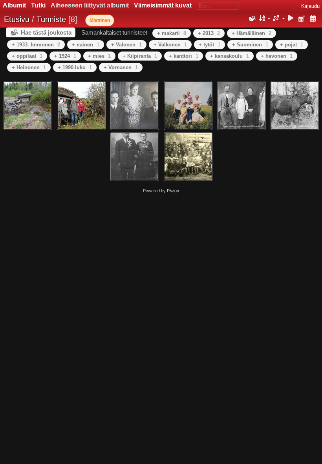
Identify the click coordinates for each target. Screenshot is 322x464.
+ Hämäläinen (251, 33)
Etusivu (16, 19)
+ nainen (85, 45)
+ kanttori (183, 56)
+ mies (99, 56)
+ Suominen (250, 45)
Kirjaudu (310, 6)
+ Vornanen (121, 67)
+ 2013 (209, 33)
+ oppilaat (27, 56)
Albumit (14, 5)
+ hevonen (277, 56)
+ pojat (291, 45)
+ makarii (171, 33)
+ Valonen (126, 45)
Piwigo (173, 190)
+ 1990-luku (75, 67)
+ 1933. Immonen (36, 45)
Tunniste (51, 19)
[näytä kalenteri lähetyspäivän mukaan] (301, 19)
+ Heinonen (29, 67)
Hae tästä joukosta (46, 32)
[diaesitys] (291, 19)
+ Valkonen (170, 45)
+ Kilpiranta (140, 56)
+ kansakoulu (229, 56)
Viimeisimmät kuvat (163, 5)
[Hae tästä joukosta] (251, 18)
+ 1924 (65, 56)
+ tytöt (209, 45)
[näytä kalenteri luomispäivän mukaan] (312, 19)
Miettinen (100, 20)
